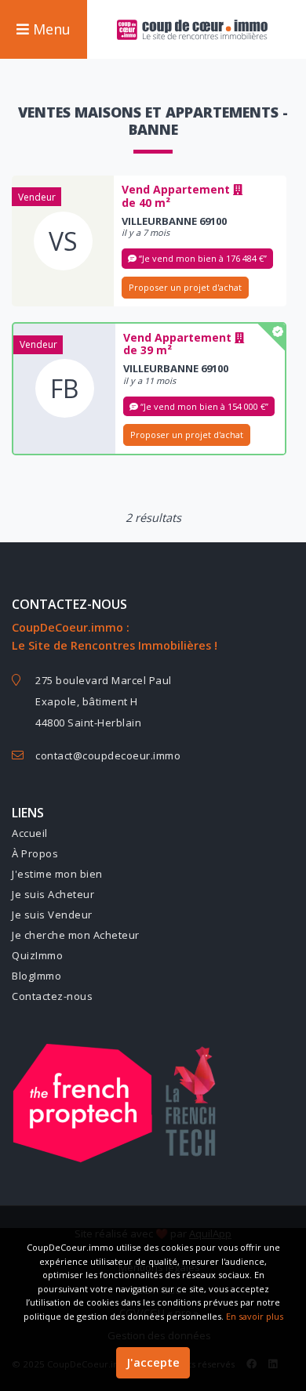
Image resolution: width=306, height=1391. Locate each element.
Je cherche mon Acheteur (76, 935)
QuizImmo (37, 955)
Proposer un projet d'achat (185, 287)
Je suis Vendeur (52, 914)
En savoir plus (254, 1316)
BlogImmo (36, 976)
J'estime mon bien (57, 874)
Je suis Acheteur (53, 894)
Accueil (30, 833)
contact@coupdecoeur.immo (107, 755)
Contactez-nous (52, 996)
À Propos (35, 853)
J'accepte (153, 1362)
